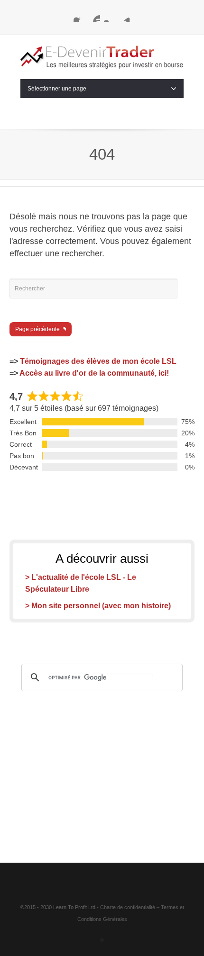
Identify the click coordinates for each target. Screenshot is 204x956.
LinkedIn (124, 16)
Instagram (109, 16)
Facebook (79, 16)
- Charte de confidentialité (126, 907)
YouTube (94, 16)
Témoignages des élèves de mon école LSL (98, 361)
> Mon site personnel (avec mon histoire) (98, 606)
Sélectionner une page (57, 88)
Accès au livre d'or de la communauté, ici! (94, 373)
